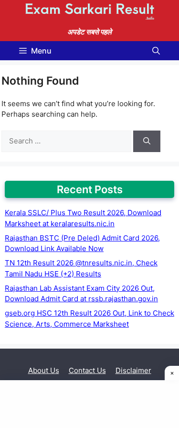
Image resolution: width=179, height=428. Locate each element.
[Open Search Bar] (156, 50)
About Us (43, 370)
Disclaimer (133, 370)
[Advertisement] (89, 404)
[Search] (146, 141)
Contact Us (87, 370)
